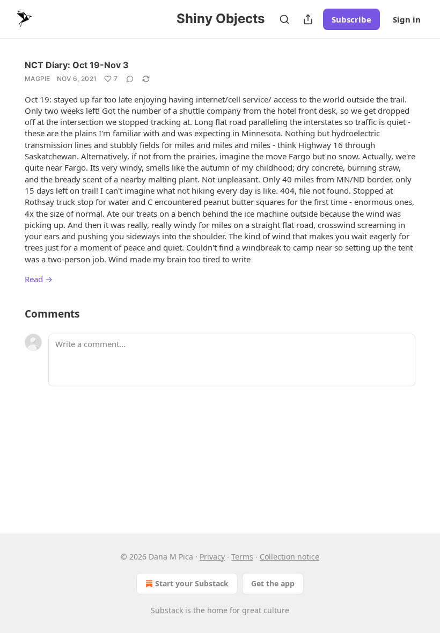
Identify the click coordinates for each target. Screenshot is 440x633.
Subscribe (351, 19)
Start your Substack (192, 583)
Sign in (407, 19)
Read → (39, 279)
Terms (242, 556)
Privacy (212, 556)
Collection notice (289, 556)
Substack (167, 610)
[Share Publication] (308, 19)
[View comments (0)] (130, 78)
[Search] (284, 19)
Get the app (273, 583)
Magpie (37, 79)
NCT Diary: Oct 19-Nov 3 (77, 65)
